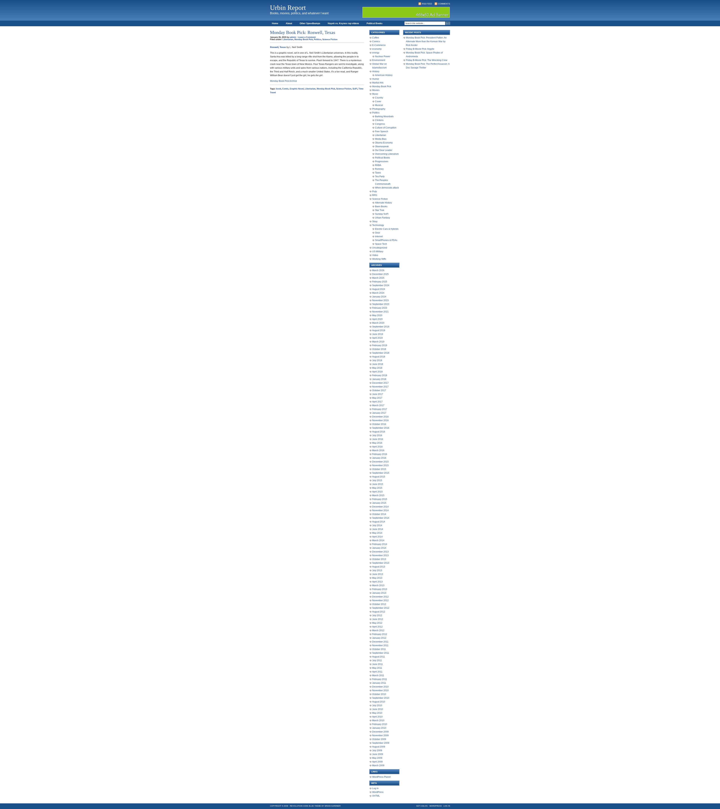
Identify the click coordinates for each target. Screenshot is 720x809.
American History (383, 75)
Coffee (375, 37)
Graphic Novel (297, 89)
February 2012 (379, 634)
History (375, 71)
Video (375, 255)
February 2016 (379, 454)
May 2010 (377, 713)
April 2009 (377, 761)
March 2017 (378, 405)
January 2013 (379, 593)
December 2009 (380, 731)
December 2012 (380, 596)
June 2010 (377, 709)
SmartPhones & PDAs (386, 240)
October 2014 (379, 514)
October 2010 (379, 694)
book (278, 89)
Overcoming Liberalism (387, 154)
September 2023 (380, 304)
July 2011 (377, 660)
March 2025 (378, 278)
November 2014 (380, 510)
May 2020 (377, 315)
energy (375, 52)
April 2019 (377, 338)
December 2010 (380, 686)
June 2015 (377, 484)
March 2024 (378, 293)
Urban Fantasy (382, 217)
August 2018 (378, 356)
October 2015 (379, 469)
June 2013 (377, 574)
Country (379, 97)
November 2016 (380, 420)
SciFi (354, 89)
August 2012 (378, 611)
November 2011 (380, 645)
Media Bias (380, 139)
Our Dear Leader (383, 150)
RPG (374, 195)
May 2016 (377, 443)
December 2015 (380, 461)
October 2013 (379, 559)
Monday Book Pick (303, 39)
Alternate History (383, 202)
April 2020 (377, 319)
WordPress (377, 792)
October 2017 (379, 390)
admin (293, 37)
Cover (378, 101)
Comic (285, 89)
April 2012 (377, 626)
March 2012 (378, 630)
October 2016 (379, 424)
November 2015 (380, 465)
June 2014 (377, 529)
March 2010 (378, 720)
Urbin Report (288, 7)
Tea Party (380, 176)
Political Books (374, 23)
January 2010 (379, 728)
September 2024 (380, 285)
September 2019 (380, 326)
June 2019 (377, 334)
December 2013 (380, 551)
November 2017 (380, 386)
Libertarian (288, 39)
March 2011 (378, 675)
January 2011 (379, 683)
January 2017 (379, 413)
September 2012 (380, 608)
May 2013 (377, 578)
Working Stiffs (379, 259)
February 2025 (379, 281)
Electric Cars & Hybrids (386, 229)
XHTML (376, 796)
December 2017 (380, 383)
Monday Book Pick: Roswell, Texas (302, 32)
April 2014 (377, 536)
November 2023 (380, 300)
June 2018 (377, 364)
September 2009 (380, 743)
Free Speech (381, 131)
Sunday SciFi (381, 214)
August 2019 (378, 330)
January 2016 (379, 458)
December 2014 (380, 506)
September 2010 (380, 698)
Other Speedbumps (310, 23)
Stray (374, 221)
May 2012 (377, 623)
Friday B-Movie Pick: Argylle (420, 49)
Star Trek (379, 210)
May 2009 (377, 758)
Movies (376, 90)
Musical (379, 105)
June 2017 (377, 394)
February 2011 (379, 679)
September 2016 (380, 428)
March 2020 (378, 323)
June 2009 (377, 754)
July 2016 (377, 435)
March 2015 (378, 495)
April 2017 (377, 401)
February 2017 (379, 409)
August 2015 (378, 476)
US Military (377, 251)
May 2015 (377, 488)
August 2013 (378, 566)
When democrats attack (387, 187)
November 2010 (380, 690)
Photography (378, 109)
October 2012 (379, 604)
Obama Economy (384, 142)
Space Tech (381, 244)
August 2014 (378, 521)
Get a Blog (422, 806)
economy (377, 49)
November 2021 (380, 311)
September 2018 (380, 353)
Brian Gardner (332, 806)
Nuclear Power (382, 56)
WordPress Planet (381, 777)
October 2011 (379, 649)
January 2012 (379, 638)
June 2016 (377, 439)
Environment (378, 60)
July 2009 (377, 750)
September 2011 (380, 653)
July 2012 (377, 615)
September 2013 (380, 563)
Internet (379, 236)
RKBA (378, 165)
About (289, 23)
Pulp (374, 191)
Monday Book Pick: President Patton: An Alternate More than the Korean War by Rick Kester (426, 41)
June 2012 (377, 619)
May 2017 (377, 398)
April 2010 (377, 716)
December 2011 (380, 641)
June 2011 (377, 664)
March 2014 (378, 540)
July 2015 (377, 480)
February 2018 (379, 375)
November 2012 (380, 600)
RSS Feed (427, 4)
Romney (379, 169)
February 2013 (379, 589)
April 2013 (377, 581)
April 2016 (377, 446)
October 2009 (379, 739)
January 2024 (379, 296)
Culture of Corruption (385, 127)
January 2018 (379, 379)
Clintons (379, 120)
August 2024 (378, 289)
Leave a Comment (307, 37)
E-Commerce (379, 45)
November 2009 (380, 735)
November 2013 (380, 555)
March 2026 (378, 270)
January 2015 (379, 503)
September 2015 (380, 473)
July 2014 (377, 525)
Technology (378, 225)
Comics (376, 41)
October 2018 (379, 349)
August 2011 (378, 656)
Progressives (381, 161)
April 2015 (377, 491)
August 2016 (378, 431)
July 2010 (377, 705)
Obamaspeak (382, 146)
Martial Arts (377, 82)
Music (375, 94)
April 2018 (377, 371)
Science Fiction (330, 39)
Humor (375, 79)
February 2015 (379, 499)
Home (275, 23)
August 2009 (378, 746)
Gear (377, 232)
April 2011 (377, 671)
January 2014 (379, 548)
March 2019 (378, 341)
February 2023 (379, 308)
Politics (317, 39)
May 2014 (377, 533)
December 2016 (380, 416)
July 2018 (377, 360)
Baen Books (381, 206)
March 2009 (378, 765)
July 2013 (377, 570)
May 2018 (377, 368)
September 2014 (380, 518)
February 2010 (379, 724)
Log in (375, 788)
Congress (380, 124)
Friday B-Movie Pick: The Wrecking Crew (426, 60)
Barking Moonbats (384, 116)
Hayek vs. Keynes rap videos (343, 23)
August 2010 (378, 701)
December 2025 (380, 274)
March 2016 (378, 450)
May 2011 (377, 668)
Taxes (378, 172)
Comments (444, 4)
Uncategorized (379, 247)
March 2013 (378, 585)
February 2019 (379, 345)
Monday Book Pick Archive (283, 81)
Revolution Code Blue (302, 806)
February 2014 (379, 544)
